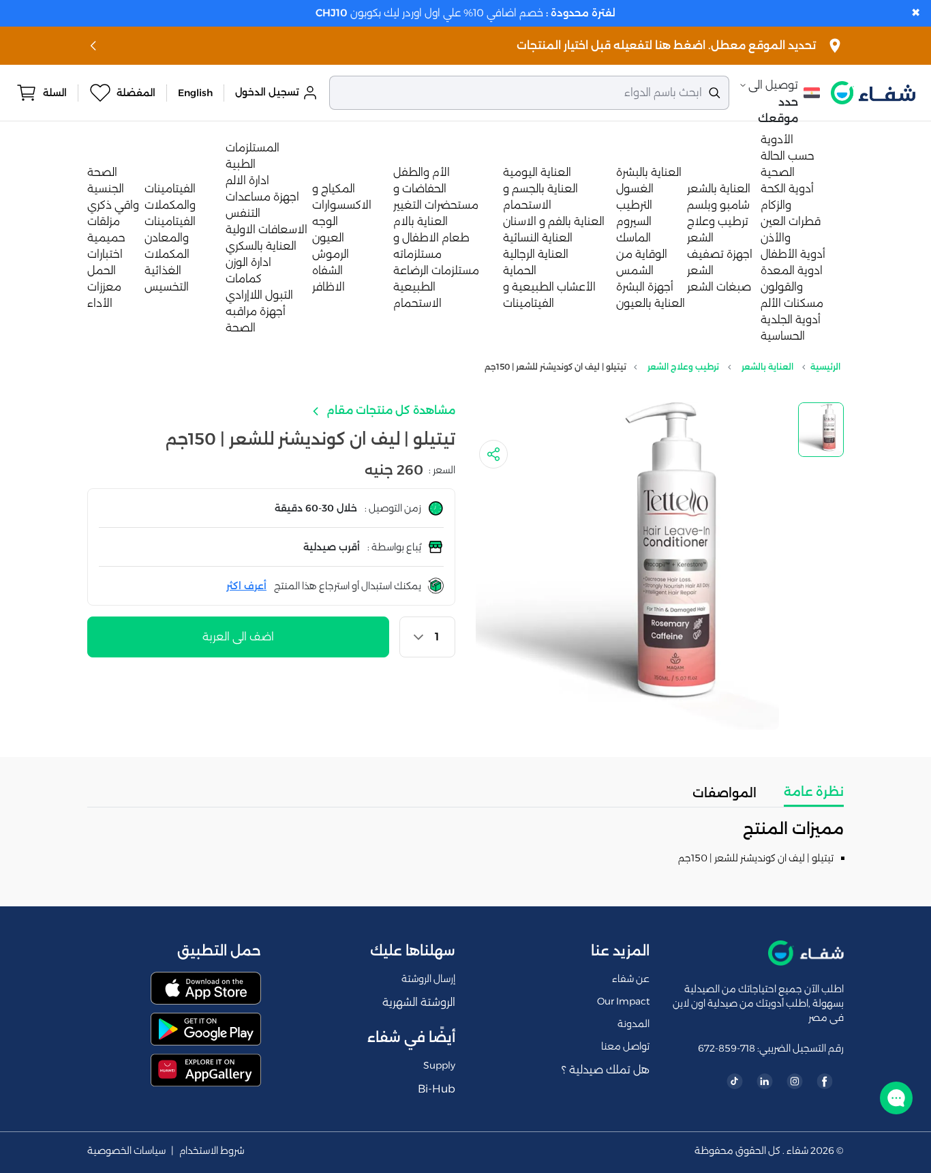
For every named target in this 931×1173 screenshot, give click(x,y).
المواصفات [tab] (724, 793)
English (195, 93)
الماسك (633, 237)
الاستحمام (417, 303)
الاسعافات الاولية (266, 229)
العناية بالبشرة (649, 172)
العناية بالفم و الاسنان (554, 221)
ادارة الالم (247, 180)
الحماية (519, 270)
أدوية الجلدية (791, 319)
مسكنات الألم (792, 303)
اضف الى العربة (238, 636)
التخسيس (166, 286)
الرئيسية (825, 366)
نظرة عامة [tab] (814, 791)
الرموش (330, 254)
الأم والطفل (421, 172)
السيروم (634, 221)
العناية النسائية (538, 237)
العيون (328, 237)
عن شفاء (631, 978)
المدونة (633, 1024)
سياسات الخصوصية (126, 1151)
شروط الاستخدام (212, 1151)
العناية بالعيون (650, 303)
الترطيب (634, 204)
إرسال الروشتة (428, 978)
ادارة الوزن (248, 262)
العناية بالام (420, 221)
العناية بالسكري (261, 245)
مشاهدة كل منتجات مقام (389, 410)
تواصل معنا (625, 1046)
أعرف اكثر (246, 586)
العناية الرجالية (535, 254)
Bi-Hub (436, 1088)
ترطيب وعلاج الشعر (683, 366)
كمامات (244, 278)
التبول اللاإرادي (259, 294)
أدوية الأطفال (793, 254)
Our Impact (623, 1001)
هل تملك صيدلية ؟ (606, 1069)
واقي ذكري (113, 204)
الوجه (325, 221)
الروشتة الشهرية (418, 1002)
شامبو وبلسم (718, 204)
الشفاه (327, 270)
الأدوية (777, 139)
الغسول (635, 188)
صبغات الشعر (719, 286)
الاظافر (328, 286)
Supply (439, 1065)
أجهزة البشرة (644, 286)
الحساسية (783, 335)
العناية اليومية (537, 172)
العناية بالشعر (718, 188)
